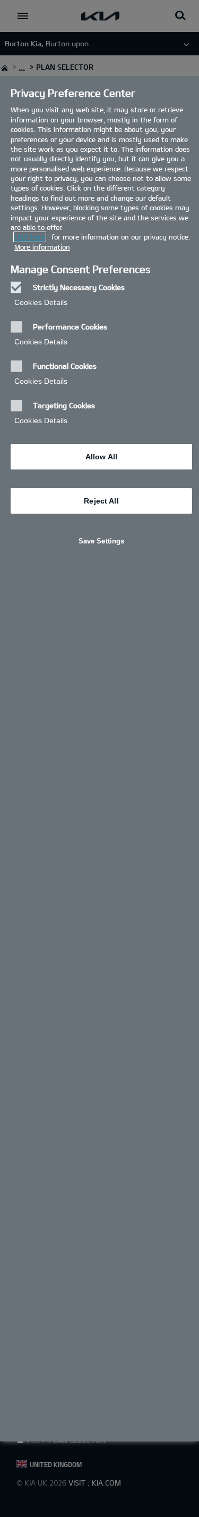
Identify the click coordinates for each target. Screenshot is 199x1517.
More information (42, 247)
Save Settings (102, 541)
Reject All (101, 501)
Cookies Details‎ (40, 302)
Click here (29, 237)
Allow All (101, 456)
